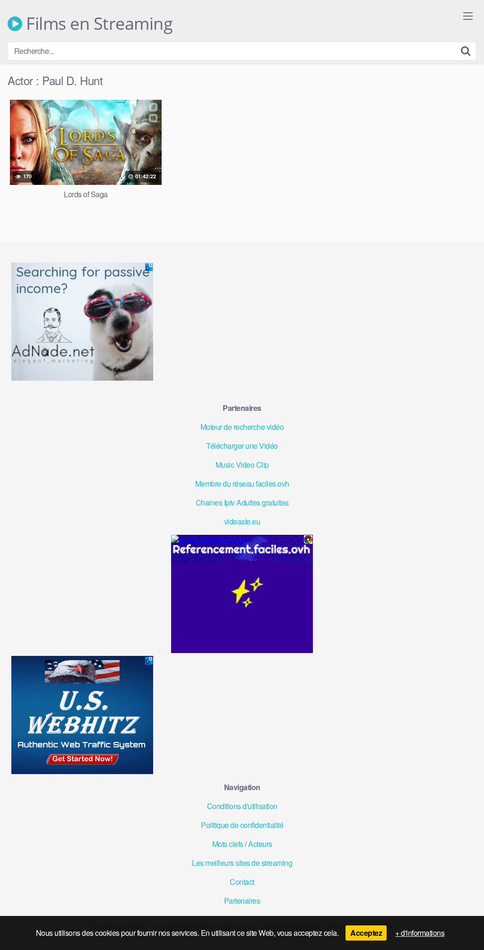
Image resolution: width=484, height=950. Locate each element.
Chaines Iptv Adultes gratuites (242, 502)
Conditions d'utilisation (242, 806)
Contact (242, 881)
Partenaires (242, 900)
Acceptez (366, 932)
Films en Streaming (97, 23)
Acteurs (260, 843)
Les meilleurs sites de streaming (242, 862)
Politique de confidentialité (242, 824)
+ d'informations (419, 932)
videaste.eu (242, 521)
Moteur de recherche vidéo (242, 426)
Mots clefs (227, 843)
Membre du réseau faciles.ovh (242, 483)
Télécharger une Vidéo (242, 445)
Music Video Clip (242, 464)
